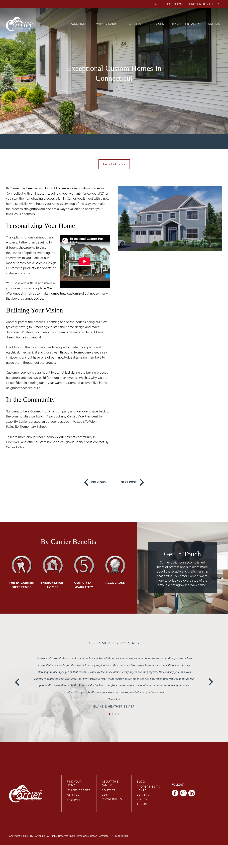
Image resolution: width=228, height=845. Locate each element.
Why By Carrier (108, 23)
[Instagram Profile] (183, 793)
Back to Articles (114, 164)
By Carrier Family (186, 23)
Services (157, 23)
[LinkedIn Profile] (191, 793)
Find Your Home (75, 23)
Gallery (135, 23)
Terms (142, 804)
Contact (215, 23)
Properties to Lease (206, 4)
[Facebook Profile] (175, 793)
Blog (141, 781)
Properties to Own (169, 4)
